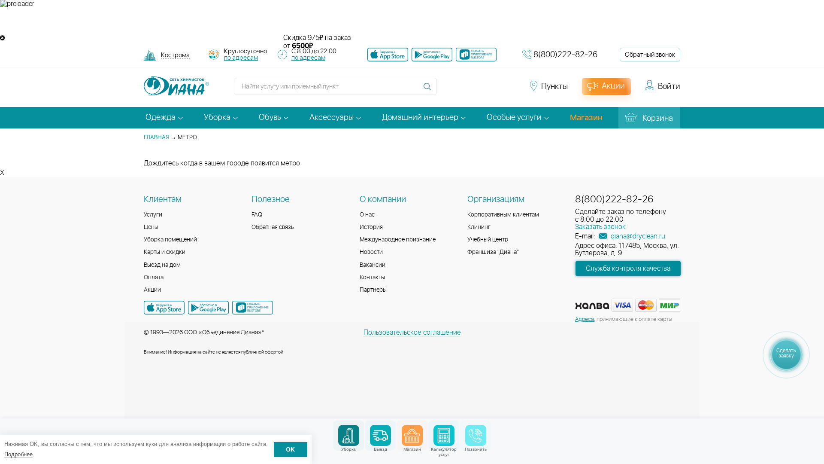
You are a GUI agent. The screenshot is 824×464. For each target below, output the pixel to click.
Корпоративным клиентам (503, 215)
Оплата (154, 278)
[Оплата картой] (592, 305)
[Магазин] (412, 435)
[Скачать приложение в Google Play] (208, 307)
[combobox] (175, 56)
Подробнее (18, 454)
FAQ (256, 215)
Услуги (153, 215)
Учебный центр (487, 240)
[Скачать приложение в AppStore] (164, 307)
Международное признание (398, 240)
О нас (367, 215)
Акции (152, 290)
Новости (371, 252)
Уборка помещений (170, 240)
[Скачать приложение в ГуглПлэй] (432, 54)
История (371, 227)
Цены (151, 227)
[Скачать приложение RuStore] (476, 54)
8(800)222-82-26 (565, 55)
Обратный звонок (650, 55)
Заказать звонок (600, 226)
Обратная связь (272, 227)
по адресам (241, 58)
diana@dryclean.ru (637, 236)
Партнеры (373, 290)
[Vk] (448, 90)
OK (290, 449)
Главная (156, 137)
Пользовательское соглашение (412, 332)
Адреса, (585, 319)
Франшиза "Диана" (493, 252)
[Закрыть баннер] (2, 38)
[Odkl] (463, 90)
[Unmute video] (412, 21)
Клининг (479, 227)
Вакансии (372, 265)
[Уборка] (348, 435)
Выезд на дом (162, 265)
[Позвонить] (475, 435)
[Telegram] (494, 90)
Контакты (372, 278)
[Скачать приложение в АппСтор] (387, 54)
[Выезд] (380, 435)
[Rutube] (479, 90)
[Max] (509, 90)
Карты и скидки (164, 252)
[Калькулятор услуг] (443, 435)
